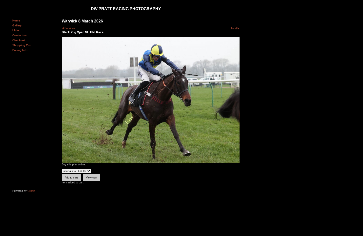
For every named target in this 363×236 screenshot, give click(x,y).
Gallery (16, 25)
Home (16, 20)
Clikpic (31, 190)
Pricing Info (19, 50)
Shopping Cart (21, 45)
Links (16, 30)
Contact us (19, 35)
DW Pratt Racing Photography (126, 9)
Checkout (18, 40)
